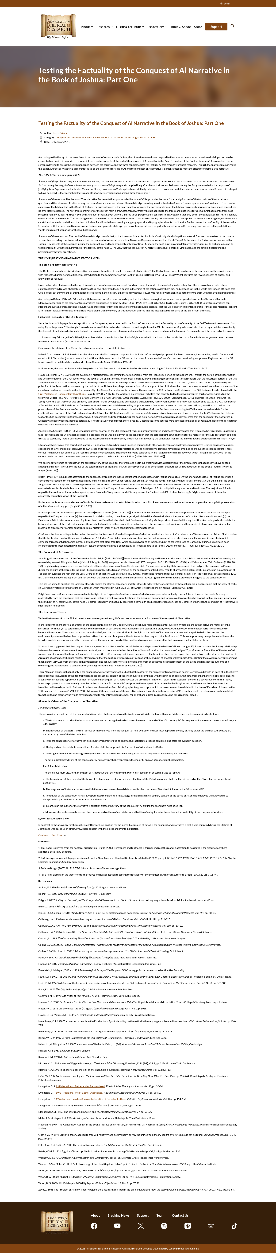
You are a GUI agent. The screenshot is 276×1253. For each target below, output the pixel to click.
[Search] (232, 26)
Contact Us (180, 1215)
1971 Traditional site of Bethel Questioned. (79, 1092)
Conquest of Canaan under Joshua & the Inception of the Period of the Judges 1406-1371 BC (106, 137)
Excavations (156, 27)
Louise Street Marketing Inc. (184, 1248)
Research (103, 27)
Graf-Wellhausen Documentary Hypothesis (62, 393)
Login (227, 3)
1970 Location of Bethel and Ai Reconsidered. (80, 1086)
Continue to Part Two (50, 835)
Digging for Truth (128, 27)
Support (216, 27)
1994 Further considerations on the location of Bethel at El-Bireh (91, 1098)
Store (198, 27)
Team (160, 1215)
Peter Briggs (60, 132)
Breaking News (118, 1215)
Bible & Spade (181, 27)
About (85, 27)
